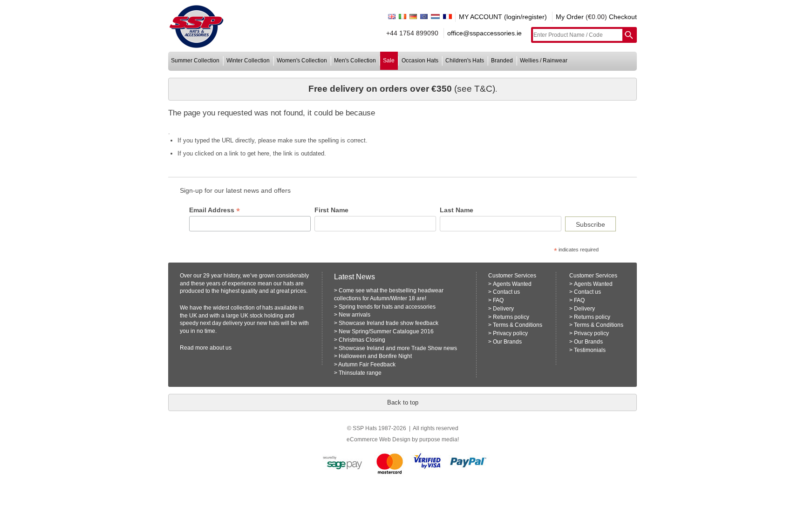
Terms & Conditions (517, 325)
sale (389, 60)
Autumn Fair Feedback (367, 364)
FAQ (498, 300)
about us (221, 347)
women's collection (302, 60)
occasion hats (420, 60)
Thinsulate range (360, 373)
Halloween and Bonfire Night (375, 356)
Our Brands (507, 341)
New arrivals (354, 314)
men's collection (355, 60)
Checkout (623, 16)
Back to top (402, 402)
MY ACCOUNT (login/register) (503, 16)
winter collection (248, 60)
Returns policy (511, 317)
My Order (570, 16)
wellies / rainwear (543, 60)
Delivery (503, 308)
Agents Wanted (512, 284)
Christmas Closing (362, 340)
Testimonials (590, 350)
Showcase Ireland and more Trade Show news (398, 348)
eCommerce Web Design (378, 439)
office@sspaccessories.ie (484, 33)
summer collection (195, 60)
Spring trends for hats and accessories (387, 307)
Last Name (456, 210)
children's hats (464, 60)
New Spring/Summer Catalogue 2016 (386, 331)
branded (502, 60)
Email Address (214, 210)
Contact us (506, 292)
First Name (331, 210)
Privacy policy (510, 333)
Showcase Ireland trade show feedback (388, 323)
